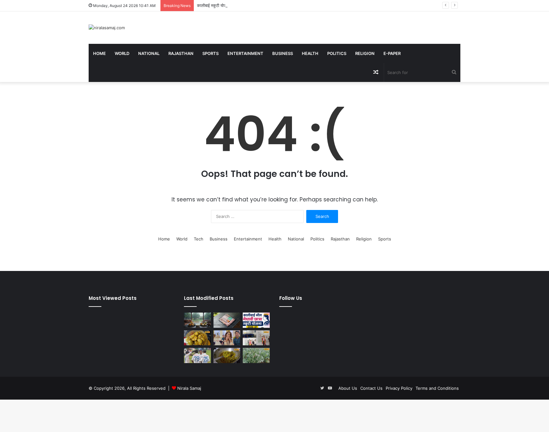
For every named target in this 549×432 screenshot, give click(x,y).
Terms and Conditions (437, 388)
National (148, 53)
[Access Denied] (227, 320)
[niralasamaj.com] (107, 27)
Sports (210, 53)
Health (310, 53)
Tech (198, 238)
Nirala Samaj (189, 388)
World (122, 53)
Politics (336, 53)
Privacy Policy (399, 388)
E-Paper (392, 53)
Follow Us (290, 298)
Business (282, 53)
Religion (365, 53)
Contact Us (371, 388)
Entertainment (245, 53)
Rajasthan (180, 53)
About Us (347, 388)
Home (99, 53)
